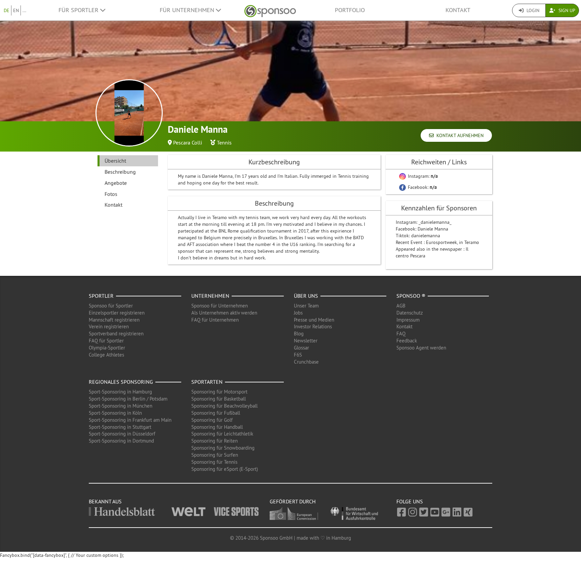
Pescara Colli (187, 142)
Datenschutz (409, 312)
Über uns (306, 295)
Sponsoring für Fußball (215, 413)
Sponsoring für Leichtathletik (222, 433)
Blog (299, 333)
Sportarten (207, 381)
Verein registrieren (109, 326)
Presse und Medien (314, 320)
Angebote (116, 182)
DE (6, 10)
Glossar (301, 347)
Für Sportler (79, 10)
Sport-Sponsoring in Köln (115, 413)
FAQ (400, 333)
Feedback (406, 340)
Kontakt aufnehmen (458, 135)
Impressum (408, 320)
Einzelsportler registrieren (117, 312)
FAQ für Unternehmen (215, 320)
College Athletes (106, 354)
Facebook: (421, 187)
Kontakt (458, 10)
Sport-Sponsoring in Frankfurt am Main (130, 420)
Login (532, 10)
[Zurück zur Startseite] (270, 10)
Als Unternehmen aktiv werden (224, 312)
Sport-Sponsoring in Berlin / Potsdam (128, 399)
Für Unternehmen (188, 10)
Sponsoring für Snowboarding (223, 448)
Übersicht (115, 160)
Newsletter (305, 340)
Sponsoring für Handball (217, 427)
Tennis (224, 142)
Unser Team (306, 305)
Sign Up (566, 10)
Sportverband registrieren (116, 333)
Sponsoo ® (410, 295)
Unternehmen (210, 295)
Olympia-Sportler (107, 347)
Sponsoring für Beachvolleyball (224, 406)
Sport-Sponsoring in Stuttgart (120, 427)
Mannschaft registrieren (114, 320)
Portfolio (350, 10)
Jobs (298, 312)
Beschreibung (120, 171)
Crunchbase (306, 362)
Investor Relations (313, 326)
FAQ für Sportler (106, 340)
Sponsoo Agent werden (421, 347)
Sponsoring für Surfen (214, 455)
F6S (298, 354)
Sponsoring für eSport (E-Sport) (224, 469)
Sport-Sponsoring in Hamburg (120, 391)
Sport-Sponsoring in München (120, 406)
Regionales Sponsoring (121, 381)
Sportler (101, 295)
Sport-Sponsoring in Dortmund (121, 441)
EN (16, 10)
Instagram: (422, 176)
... (24, 10)
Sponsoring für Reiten (214, 441)
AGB (400, 305)
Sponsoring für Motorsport (219, 391)
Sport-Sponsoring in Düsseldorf (122, 433)
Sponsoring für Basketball (218, 399)
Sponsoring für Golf (212, 420)
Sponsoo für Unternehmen (219, 305)
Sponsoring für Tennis (214, 462)
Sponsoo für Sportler (111, 305)
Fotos (111, 194)
